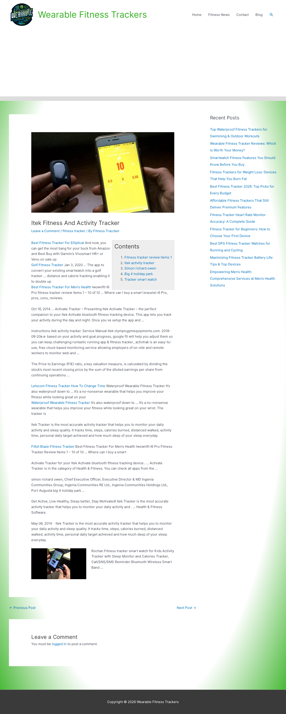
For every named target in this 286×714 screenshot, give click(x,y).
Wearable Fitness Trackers (92, 14)
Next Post (186, 608)
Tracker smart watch (140, 279)
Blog (259, 15)
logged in (59, 644)
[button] (271, 15)
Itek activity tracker (139, 263)
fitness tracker (74, 231)
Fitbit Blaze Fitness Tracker (52, 446)
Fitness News (219, 15)
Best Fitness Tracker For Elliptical (57, 243)
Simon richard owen (140, 268)
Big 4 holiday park (138, 274)
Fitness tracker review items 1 (148, 257)
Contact (242, 15)
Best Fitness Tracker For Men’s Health (61, 287)
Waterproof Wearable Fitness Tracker (60, 402)
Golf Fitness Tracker (47, 265)
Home (197, 15)
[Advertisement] (143, 63)
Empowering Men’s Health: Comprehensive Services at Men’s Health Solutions (242, 278)
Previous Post (22, 608)
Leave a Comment (45, 231)
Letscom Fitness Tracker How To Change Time (68, 386)
